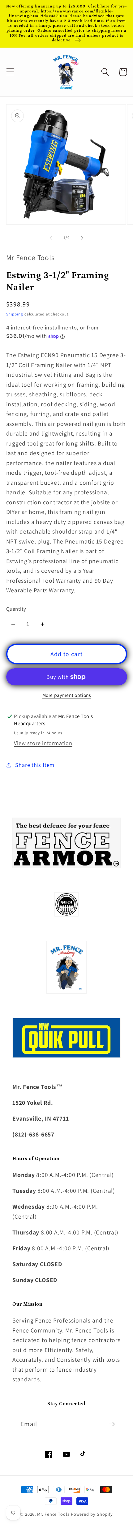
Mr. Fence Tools (53, 1514)
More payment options (66, 695)
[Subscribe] (112, 1424)
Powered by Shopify (92, 1514)
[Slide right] (82, 238)
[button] (10, 72)
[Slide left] (51, 238)
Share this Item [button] (34, 764)
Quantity (16, 608)
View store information (43, 743)
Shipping (14, 314)
